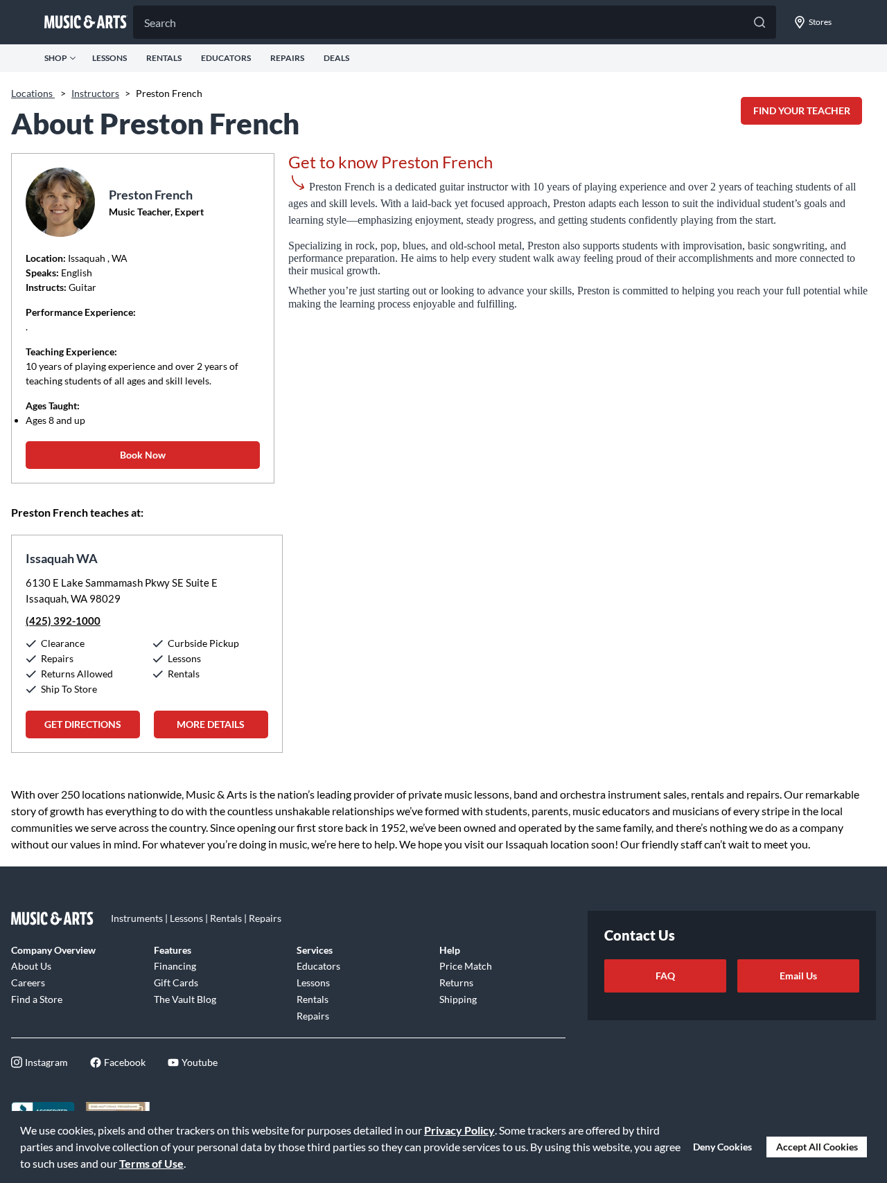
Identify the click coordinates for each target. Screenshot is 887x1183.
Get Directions (82, 724)
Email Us (798, 975)
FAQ (665, 975)
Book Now (143, 455)
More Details (211, 724)
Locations (33, 93)
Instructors (95, 93)
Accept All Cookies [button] (817, 1147)
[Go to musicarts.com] (86, 22)
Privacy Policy (459, 1130)
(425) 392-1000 (63, 620)
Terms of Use (151, 1163)
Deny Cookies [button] (722, 1147)
